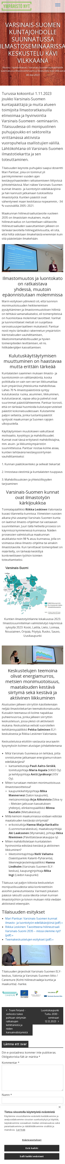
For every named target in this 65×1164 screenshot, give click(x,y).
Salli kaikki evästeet (32, 1156)
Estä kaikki (31, 1148)
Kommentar (10, 1063)
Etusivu (6, 67)
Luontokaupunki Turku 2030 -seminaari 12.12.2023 (50, 1016)
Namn (7, 1095)
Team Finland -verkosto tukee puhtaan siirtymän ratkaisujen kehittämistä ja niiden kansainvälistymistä (17, 1021)
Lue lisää (20, 1130)
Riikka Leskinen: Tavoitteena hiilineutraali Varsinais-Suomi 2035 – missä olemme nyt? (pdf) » (33, 931)
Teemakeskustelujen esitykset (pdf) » (29, 939)
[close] (59, 1107)
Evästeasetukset (32, 1139)
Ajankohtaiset (19, 67)
